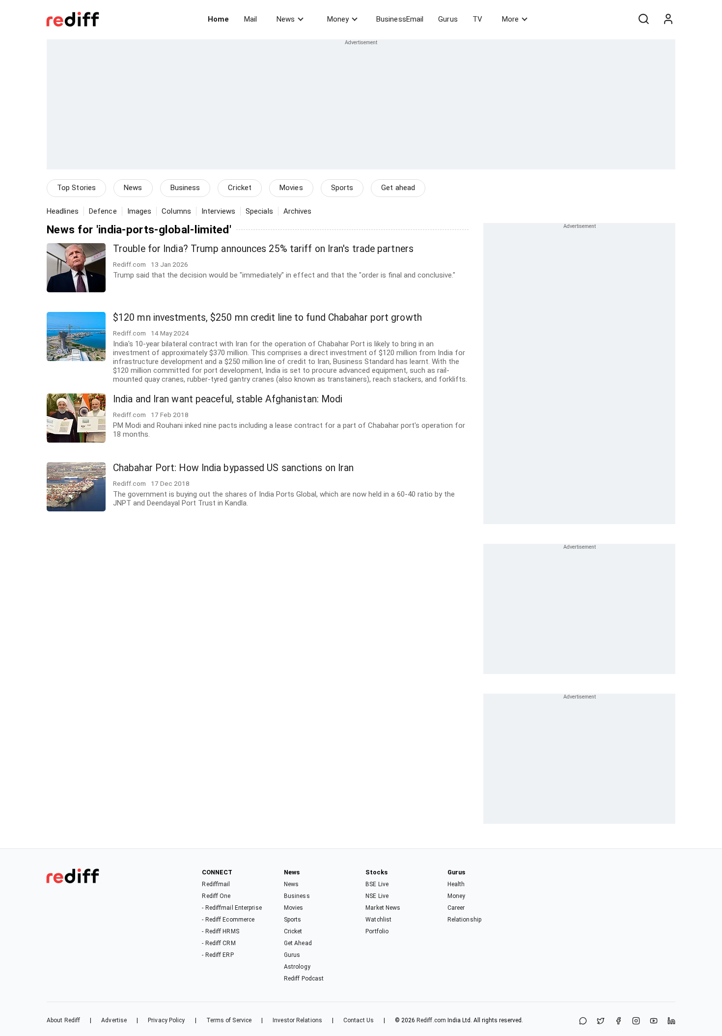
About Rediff (63, 1020)
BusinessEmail (399, 19)
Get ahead (398, 187)
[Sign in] (668, 19)
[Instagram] (636, 1021)
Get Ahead (298, 943)
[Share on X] (601, 1021)
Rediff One (216, 896)
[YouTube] (654, 1021)
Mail (250, 19)
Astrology (297, 966)
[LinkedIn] (671, 1021)
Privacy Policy (166, 1020)
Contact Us (358, 1020)
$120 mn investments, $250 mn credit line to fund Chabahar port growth (267, 317)
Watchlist (378, 919)
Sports (342, 187)
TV (477, 19)
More (510, 19)
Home (218, 19)
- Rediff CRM (218, 943)
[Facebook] (618, 1021)
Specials (259, 211)
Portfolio (377, 931)
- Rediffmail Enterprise (231, 907)
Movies (291, 187)
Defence (103, 211)
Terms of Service (229, 1020)
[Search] (643, 19)
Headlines (63, 211)
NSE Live (377, 896)
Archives (297, 211)
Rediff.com (431, 1020)
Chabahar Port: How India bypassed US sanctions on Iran (233, 468)
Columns (176, 211)
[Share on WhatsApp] (583, 1021)
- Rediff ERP (217, 955)
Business (185, 187)
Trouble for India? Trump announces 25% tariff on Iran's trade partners (263, 248)
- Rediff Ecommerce (228, 919)
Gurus (448, 19)
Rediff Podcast (304, 978)
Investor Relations (297, 1020)
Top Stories (76, 187)
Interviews (218, 211)
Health (456, 884)
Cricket (239, 187)
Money (338, 19)
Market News (382, 907)
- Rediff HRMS (220, 931)
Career (456, 907)
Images (139, 211)
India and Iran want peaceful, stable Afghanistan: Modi (227, 399)
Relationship (464, 919)
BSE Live (377, 884)
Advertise (114, 1020)
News (286, 19)
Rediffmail (216, 884)
